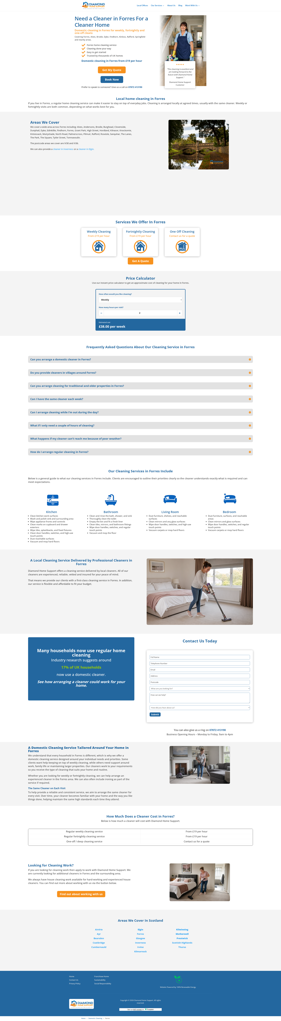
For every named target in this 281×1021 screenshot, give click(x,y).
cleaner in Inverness (63, 149)
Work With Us (191, 6)
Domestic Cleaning (95, 1018)
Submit (155, 714)
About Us (171, 6)
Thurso (182, 947)
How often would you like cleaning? (115, 294)
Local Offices (142, 6)
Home (83, 1018)
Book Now (112, 79)
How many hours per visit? (111, 307)
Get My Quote (111, 70)
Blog (180, 6)
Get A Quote (140, 261)
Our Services (156, 6)
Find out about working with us (81, 894)
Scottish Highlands (182, 942)
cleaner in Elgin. (86, 149)
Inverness (140, 942)
